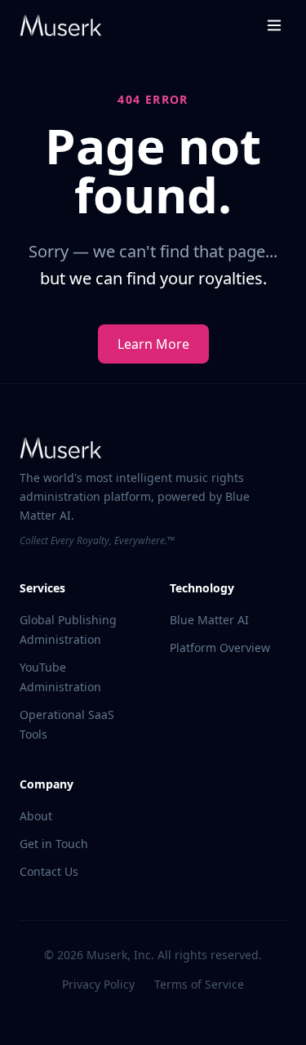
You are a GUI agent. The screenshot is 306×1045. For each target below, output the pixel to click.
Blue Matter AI (209, 619)
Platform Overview (220, 647)
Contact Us (49, 871)
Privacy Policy (98, 984)
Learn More (153, 344)
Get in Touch (54, 843)
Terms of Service (199, 984)
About (36, 816)
